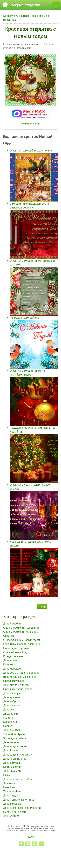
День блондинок (13, 705)
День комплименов (14, 758)
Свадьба (8, 635)
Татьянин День (12, 791)
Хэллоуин (9, 783)
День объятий (11, 730)
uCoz (30, 837)
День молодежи (12, 668)
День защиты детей (15, 746)
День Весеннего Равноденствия (22, 807)
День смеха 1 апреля (16, 685)
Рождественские (13, 656)
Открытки (22, 15)
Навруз (7, 726)
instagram (34, 843)
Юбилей (8, 664)
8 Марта (8, 717)
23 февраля (10, 713)
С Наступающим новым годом (21, 640)
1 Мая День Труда (14, 734)
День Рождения (12, 623)
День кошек (10, 660)
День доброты (11, 701)
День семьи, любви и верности (21, 672)
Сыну (6, 775)
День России (11, 750)
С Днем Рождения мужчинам (20, 631)
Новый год (9, 19)
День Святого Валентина (18, 799)
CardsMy (8, 15)
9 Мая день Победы (15, 738)
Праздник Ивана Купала (18, 689)
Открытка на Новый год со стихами (31, 150)
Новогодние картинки (16, 648)
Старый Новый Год (15, 652)
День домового (12, 803)
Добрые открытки (25, 5)
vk (41, 843)
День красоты (11, 697)
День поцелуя (11, 693)
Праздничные (38, 15)
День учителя (11, 816)
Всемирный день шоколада (19, 676)
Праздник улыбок (13, 681)
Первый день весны (15, 812)
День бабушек (11, 762)
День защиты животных (17, 754)
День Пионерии (12, 771)
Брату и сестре (12, 766)
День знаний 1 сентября (17, 779)
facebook (21, 843)
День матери (11, 742)
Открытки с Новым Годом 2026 (22, 644)
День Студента (12, 795)
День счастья (11, 709)
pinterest (27, 843)
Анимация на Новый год (24, 317)
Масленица (10, 721)
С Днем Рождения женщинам (21, 627)
